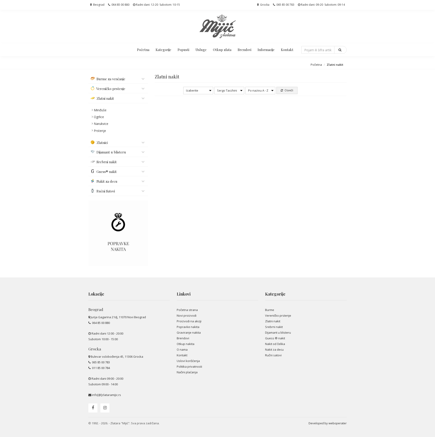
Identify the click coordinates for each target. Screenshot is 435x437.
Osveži (288, 90)
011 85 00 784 (100, 368)
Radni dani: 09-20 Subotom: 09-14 (322, 5)
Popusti (183, 49)
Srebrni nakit (274, 327)
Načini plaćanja (187, 372)
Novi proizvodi (186, 315)
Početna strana (187, 310)
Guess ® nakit (275, 338)
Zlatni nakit (272, 321)
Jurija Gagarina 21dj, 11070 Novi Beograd (118, 317)
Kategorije (163, 49)
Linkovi (184, 294)
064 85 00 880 (120, 5)
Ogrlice (99, 117)
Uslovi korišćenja (188, 361)
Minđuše (100, 110)
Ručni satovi (273, 355)
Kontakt (287, 49)
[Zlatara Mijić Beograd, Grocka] (217, 26)
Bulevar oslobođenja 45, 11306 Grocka (117, 356)
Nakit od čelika (275, 344)
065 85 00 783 (285, 5)
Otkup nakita (185, 344)
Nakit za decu (274, 349)
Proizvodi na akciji (189, 321)
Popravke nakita (188, 327)
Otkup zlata (222, 49)
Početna (143, 49)
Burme (269, 310)
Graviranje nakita (189, 332)
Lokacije (96, 294)
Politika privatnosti (189, 366)
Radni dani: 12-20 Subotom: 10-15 (157, 5)
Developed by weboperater (328, 423)
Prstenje (100, 131)
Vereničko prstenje (278, 315)
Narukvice (101, 123)
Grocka (264, 5)
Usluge (201, 49)
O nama (182, 349)
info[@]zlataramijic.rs (106, 395)
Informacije (266, 49)
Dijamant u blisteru (278, 332)
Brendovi (244, 49)
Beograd (98, 5)
